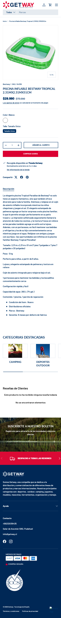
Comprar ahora (30, 154)
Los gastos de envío (11, 103)
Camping (15, 361)
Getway (10, 607)
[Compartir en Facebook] (21, 177)
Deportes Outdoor (43, 363)
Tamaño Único (9, 130)
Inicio (5, 21)
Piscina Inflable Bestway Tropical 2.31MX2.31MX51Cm (27, 21)
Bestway (6, 84)
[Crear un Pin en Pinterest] (27, 177)
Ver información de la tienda (18, 169)
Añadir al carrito (41, 145)
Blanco (5, 120)
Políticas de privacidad (30, 611)
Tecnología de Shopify (22, 607)
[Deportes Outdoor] (43, 351)
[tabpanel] (30, 255)
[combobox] (30, 12)
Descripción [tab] (8, 188)
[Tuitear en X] (16, 177)
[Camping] (15, 351)
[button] (50, 5)
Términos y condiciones (11, 611)
